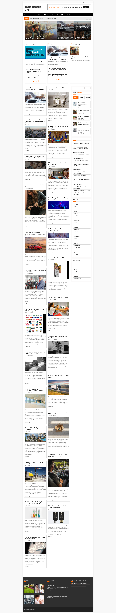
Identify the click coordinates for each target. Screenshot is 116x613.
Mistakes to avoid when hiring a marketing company (33, 76)
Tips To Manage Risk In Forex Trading (58, 198)
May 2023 (75, 222)
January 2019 (76, 243)
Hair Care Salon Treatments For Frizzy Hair (82, 154)
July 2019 (75, 238)
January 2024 (76, 220)
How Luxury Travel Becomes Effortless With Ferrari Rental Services (35, 233)
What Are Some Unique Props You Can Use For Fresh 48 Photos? (35, 352)
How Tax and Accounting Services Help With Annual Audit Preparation (65, 28)
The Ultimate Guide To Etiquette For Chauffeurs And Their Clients (57, 455)
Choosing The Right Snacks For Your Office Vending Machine (34, 310)
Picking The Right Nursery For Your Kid (38, 37)
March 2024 (76, 218)
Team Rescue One (33, 8)
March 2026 (76, 206)
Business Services (33, 14)
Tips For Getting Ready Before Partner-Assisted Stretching (35, 538)
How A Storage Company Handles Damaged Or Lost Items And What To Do (82, 27)
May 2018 (75, 252)
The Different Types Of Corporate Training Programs (57, 229)
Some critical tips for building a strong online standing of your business (33, 71)
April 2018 (76, 254)
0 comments (41, 38)
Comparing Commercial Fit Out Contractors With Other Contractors (34, 390)
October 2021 (76, 231)
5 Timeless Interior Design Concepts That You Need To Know (84, 131)
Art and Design (76, 264)
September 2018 (77, 250)
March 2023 (76, 227)
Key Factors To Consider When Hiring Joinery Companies (58, 127)
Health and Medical (61, 14)
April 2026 (76, 204)
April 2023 (76, 224)
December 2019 (77, 236)
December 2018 (77, 245)
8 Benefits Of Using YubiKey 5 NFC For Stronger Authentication (58, 506)
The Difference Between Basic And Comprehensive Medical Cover (65, 38)
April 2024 (76, 215)
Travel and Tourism (71, 14)
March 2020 (76, 234)
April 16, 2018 (34, 38)
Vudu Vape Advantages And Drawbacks (58, 258)
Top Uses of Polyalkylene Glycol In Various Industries (34, 463)
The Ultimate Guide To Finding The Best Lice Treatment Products (34, 502)
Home (25, 14)
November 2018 (77, 247)
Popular (75, 97)
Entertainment (47, 14)
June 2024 (76, 213)
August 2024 (76, 208)
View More (35, 81)
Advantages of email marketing (33, 61)
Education (40, 14)
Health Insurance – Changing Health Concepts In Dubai (83, 104)
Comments (87, 97)
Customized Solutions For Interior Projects (82, 190)
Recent (81, 97)
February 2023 (76, 229)
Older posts (27, 573)
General (53, 14)
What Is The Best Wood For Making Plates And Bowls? (57, 412)
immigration (76, 276)
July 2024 (75, 211)
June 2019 (76, 240)
